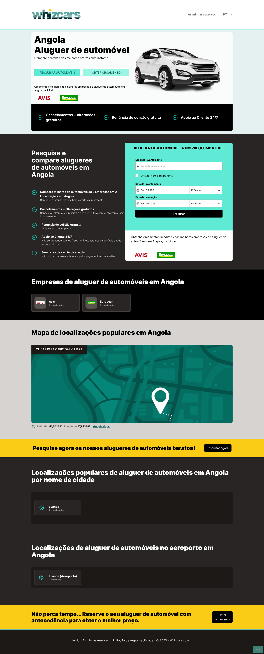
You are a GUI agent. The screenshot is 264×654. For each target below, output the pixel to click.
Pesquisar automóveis (57, 72)
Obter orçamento (106, 72)
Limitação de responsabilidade (132, 640)
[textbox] (179, 166)
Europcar (106, 301)
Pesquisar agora (218, 448)
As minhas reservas (202, 14)
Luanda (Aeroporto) (63, 576)
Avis (52, 301)
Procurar (179, 214)
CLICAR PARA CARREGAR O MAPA (59, 349)
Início (76, 640)
